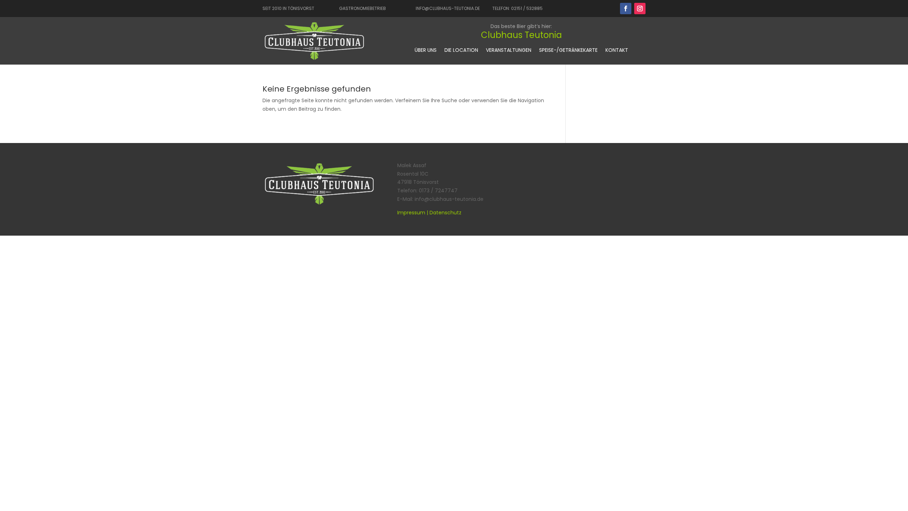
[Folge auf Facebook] (625, 8)
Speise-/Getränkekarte (568, 51)
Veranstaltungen (508, 51)
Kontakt (616, 51)
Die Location (461, 51)
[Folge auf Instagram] (640, 8)
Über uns (426, 51)
